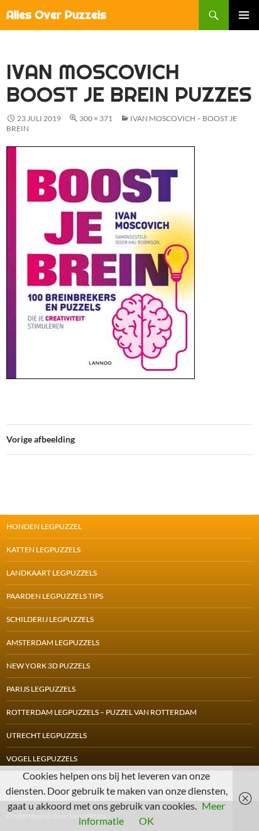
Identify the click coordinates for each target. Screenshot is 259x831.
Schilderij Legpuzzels (50, 619)
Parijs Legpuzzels (40, 689)
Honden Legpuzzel (44, 526)
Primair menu (244, 15)
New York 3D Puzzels (48, 665)
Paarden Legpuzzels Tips (54, 596)
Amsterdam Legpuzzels (52, 642)
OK (146, 821)
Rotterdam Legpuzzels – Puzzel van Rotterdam (101, 712)
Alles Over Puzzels (56, 15)
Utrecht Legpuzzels (46, 735)
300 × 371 (96, 118)
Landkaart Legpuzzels (51, 572)
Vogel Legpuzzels (41, 758)
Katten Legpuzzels (43, 549)
